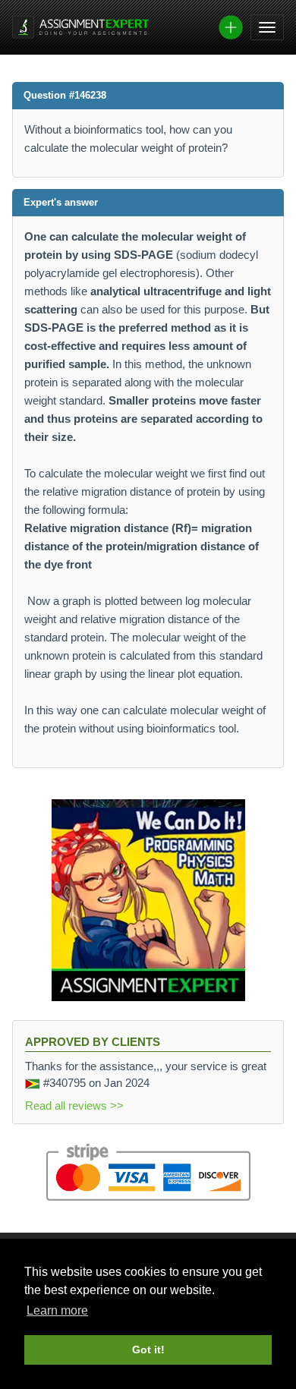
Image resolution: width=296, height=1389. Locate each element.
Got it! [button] (148, 1349)
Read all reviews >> (74, 1105)
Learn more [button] (57, 1310)
